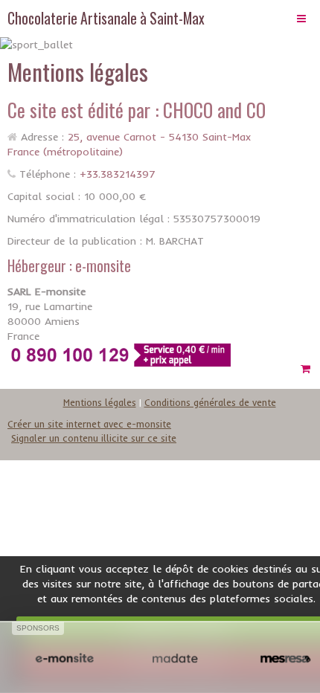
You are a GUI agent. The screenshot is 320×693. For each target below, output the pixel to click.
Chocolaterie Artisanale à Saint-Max (106, 18)
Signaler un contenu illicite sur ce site (93, 438)
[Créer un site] (64, 659)
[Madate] (175, 659)
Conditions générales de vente (210, 402)
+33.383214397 (118, 174)
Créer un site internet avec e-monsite (89, 424)
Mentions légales (99, 402)
